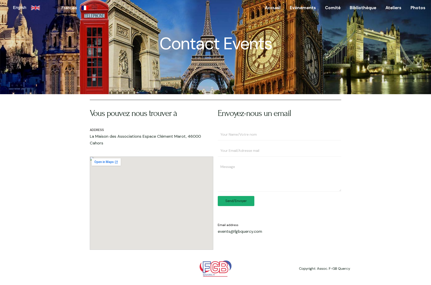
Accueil (273, 8)
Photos (418, 8)
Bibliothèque (363, 8)
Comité (333, 8)
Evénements (303, 8)
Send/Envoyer (236, 201)
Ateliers (393, 8)
